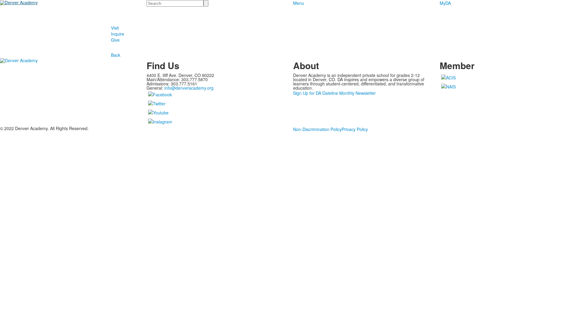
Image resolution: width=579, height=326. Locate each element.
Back (115, 55)
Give (115, 40)
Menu (298, 3)
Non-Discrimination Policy (317, 129)
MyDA (445, 3)
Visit (115, 28)
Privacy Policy (355, 129)
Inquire (117, 34)
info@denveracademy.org (189, 88)
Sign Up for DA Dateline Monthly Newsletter (334, 93)
